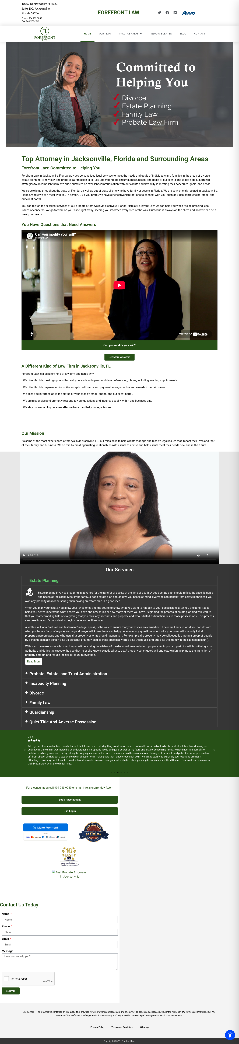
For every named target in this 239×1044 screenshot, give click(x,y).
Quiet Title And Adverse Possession (62, 722)
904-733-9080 (63, 787)
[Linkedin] (175, 12)
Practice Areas (128, 33)
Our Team (105, 33)
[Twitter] (159, 12)
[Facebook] (167, 12)
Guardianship (41, 712)
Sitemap (144, 1027)
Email (5, 938)
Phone (6, 926)
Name (6, 914)
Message (7, 951)
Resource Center (161, 33)
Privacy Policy (97, 1027)
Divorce (36, 693)
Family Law (40, 702)
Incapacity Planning (47, 683)
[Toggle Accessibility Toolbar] (230, 1035)
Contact (199, 33)
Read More (33, 661)
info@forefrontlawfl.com (98, 787)
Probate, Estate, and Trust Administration (68, 673)
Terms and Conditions (122, 1027)
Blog (183, 33)
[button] (119, 580)
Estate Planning (44, 580)
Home (87, 33)
